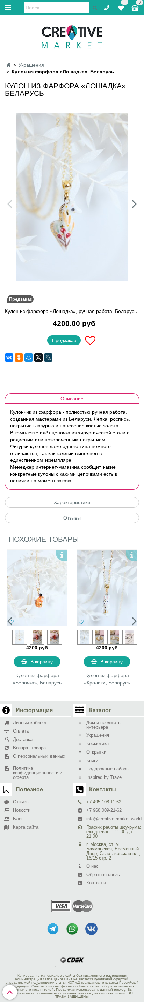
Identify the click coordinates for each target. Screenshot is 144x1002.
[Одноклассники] (19, 357)
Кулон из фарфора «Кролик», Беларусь (107, 679)
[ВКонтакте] (9, 357)
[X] (38, 357)
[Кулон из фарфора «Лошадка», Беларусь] (72, 197)
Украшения (31, 65)
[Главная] (8, 65)
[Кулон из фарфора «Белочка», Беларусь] (37, 588)
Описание (72, 398)
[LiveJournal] (48, 357)
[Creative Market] (72, 36)
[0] (121, 7)
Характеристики (72, 502)
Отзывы (72, 518)
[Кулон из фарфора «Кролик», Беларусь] (107, 588)
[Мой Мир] (28, 357)
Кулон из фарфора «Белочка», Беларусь (37, 679)
